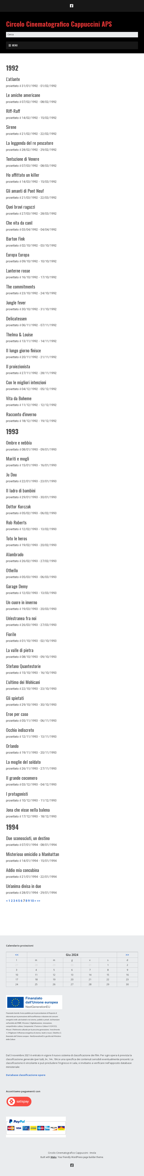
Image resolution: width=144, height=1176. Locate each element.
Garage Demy (17, 586)
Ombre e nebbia (19, 442)
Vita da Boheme (19, 398)
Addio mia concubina (22, 870)
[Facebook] (72, 6)
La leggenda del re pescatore (29, 142)
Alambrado (14, 554)
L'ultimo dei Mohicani (23, 682)
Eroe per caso (17, 713)
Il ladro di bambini (20, 490)
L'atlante (13, 78)
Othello (12, 570)
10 (32, 901)
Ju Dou (11, 474)
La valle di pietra (19, 650)
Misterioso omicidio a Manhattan (32, 854)
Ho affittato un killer (22, 174)
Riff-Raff (13, 110)
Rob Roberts (16, 522)
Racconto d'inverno (21, 414)
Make (54, 1157)
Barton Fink (15, 238)
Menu (15, 45)
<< (16, 955)
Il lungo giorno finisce (23, 350)
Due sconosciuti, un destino (28, 838)
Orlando (12, 745)
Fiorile (11, 634)
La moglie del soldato (23, 761)
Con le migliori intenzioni (26, 382)
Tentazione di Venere (22, 158)
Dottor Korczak (18, 506)
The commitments (20, 286)
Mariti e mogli (17, 458)
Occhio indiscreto (20, 729)
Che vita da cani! (19, 222)
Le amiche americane (23, 94)
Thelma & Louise (19, 334)
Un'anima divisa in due (23, 885)
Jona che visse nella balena (28, 809)
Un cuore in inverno (21, 602)
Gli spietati (15, 697)
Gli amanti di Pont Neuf (25, 190)
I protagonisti (17, 793)
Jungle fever (16, 302)
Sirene (11, 126)
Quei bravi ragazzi (20, 206)
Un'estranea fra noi (21, 618)
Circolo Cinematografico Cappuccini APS (59, 24)
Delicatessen (16, 318)
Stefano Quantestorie (23, 666)
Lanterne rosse (18, 270)
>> (38, 901)
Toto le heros (16, 538)
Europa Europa (17, 254)
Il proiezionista (18, 366)
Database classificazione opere (25, 1075)
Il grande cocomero (21, 777)
